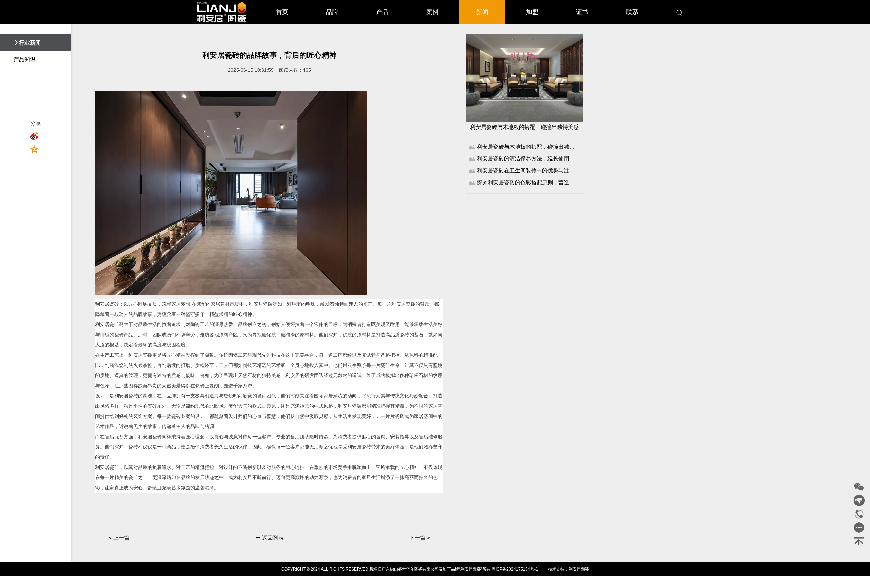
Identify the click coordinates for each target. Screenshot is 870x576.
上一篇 (119, 538)
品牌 (332, 12)
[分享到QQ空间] (36, 149)
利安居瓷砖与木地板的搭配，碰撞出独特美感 (524, 127)
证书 (582, 12)
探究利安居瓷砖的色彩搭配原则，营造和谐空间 (524, 182)
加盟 (532, 12)
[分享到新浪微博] (36, 136)
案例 (432, 12)
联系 (632, 12)
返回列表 (269, 538)
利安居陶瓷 (579, 569)
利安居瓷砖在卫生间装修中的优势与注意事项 (524, 170)
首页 (282, 12)
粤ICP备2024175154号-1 (514, 569)
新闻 (482, 12)
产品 (382, 12)
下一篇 (419, 538)
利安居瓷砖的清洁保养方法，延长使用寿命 (524, 158)
